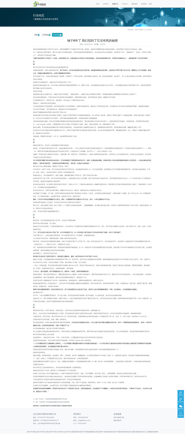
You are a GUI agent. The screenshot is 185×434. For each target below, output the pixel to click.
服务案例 (135, 4)
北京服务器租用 (45, 406)
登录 (150, 4)
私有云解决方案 (119, 417)
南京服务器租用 (55, 406)
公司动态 (46, 35)
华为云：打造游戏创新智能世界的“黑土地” (53, 399)
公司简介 (106, 4)
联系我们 (144, 4)
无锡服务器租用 (66, 406)
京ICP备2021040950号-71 (50, 420)
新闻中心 (115, 4)
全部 (36, 35)
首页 (97, 4)
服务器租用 (117, 420)
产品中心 (125, 4)
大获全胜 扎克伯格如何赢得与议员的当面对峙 (54, 402)
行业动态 (149, 29)
